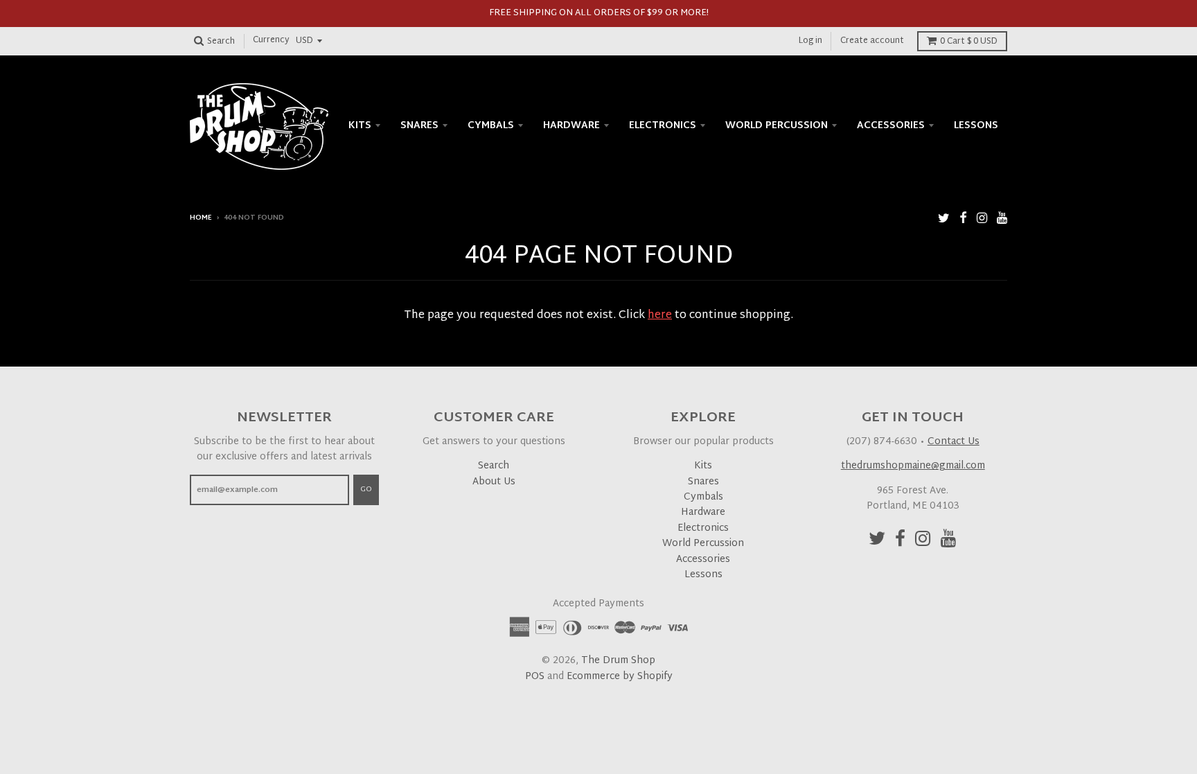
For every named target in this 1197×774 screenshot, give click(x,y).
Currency (271, 41)
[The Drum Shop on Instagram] (982, 219)
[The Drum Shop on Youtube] (1002, 219)
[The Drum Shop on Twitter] (944, 219)
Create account (872, 41)
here (660, 316)
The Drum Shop (618, 660)
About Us (493, 482)
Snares (419, 125)
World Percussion (776, 125)
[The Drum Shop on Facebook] (963, 219)
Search (493, 466)
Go (366, 489)
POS (534, 676)
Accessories (891, 125)
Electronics (662, 125)
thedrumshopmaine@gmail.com (913, 466)
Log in (810, 41)
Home (201, 218)
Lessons (976, 125)
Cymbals (491, 125)
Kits (359, 125)
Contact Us (953, 441)
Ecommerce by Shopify (620, 676)
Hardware (571, 125)
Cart (969, 41)
